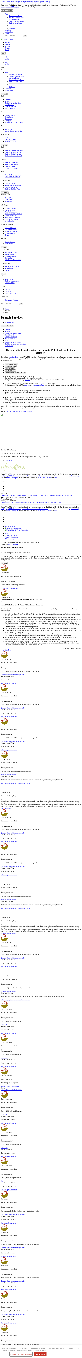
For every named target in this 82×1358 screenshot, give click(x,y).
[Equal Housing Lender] (13, 528)
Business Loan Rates (15, 23)
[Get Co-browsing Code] (53, 502)
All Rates (12, 28)
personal (27, 385)
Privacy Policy (9, 539)
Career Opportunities (38, 502)
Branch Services (10, 338)
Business (7, 44)
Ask (25, 35)
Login (7, 59)
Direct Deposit (9, 335)
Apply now (4, 1223)
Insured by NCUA (11, 526)
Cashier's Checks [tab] (11, 366)
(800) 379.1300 (24, 495)
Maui (43, 478)
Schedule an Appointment (63, 495)
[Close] (1, 69)
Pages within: (7, 326)
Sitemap (7, 533)
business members (38, 385)
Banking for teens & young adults (15, 344)
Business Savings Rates (16, 21)
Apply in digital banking (8, 774)
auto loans (17, 476)
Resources (8, 46)
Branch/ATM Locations (40, 495)
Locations (8, 30)
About (7, 50)
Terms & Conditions (11, 537)
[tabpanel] (41, 378)
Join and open (5, 683)
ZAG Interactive (13, 544)
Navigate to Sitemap (43, 2)
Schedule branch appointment (10, 1086)
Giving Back (9, 32)
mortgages (4, 476)
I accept (3, 650)
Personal (7, 42)
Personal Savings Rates (16, 17)
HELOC (11, 476)
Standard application (18, 674)
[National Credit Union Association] (16, 530)
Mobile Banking (25, 502)
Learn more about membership (20, 783)
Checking (8, 329)
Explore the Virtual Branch (9, 588)
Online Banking (15, 502)
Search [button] (7, 34)
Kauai (56, 478)
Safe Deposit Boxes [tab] (11, 364)
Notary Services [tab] (10, 370)
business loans (43, 476)
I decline (9, 808)
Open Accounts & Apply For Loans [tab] (16, 372)
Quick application (6, 674)
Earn (6, 340)
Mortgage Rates (14, 19)
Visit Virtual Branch (15, 1090)
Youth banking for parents (13, 342)
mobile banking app (12, 478)
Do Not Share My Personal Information (21, 1354)
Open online (5, 1090)
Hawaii (48, 478)
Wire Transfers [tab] (10, 368)
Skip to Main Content (7, 2)
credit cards (35, 476)
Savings (7, 331)
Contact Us (51, 495)
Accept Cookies (40, 1354)
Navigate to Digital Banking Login (26, 2)
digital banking (13, 357)
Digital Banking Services (13, 333)
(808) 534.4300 (8, 495)
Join (6, 57)
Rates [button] (6, 14)
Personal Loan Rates (15, 16)
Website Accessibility (11, 535)
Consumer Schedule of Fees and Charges (19, 411)
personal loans (26, 476)
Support (7, 48)
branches (27, 380)
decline (8, 650)
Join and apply (5, 783)
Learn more (8, 460)
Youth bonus (9, 346)
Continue (4, 563)
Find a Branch (9, 322)
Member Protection (11, 337)
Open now (4, 1024)
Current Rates (5, 502)
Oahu (39, 478)
